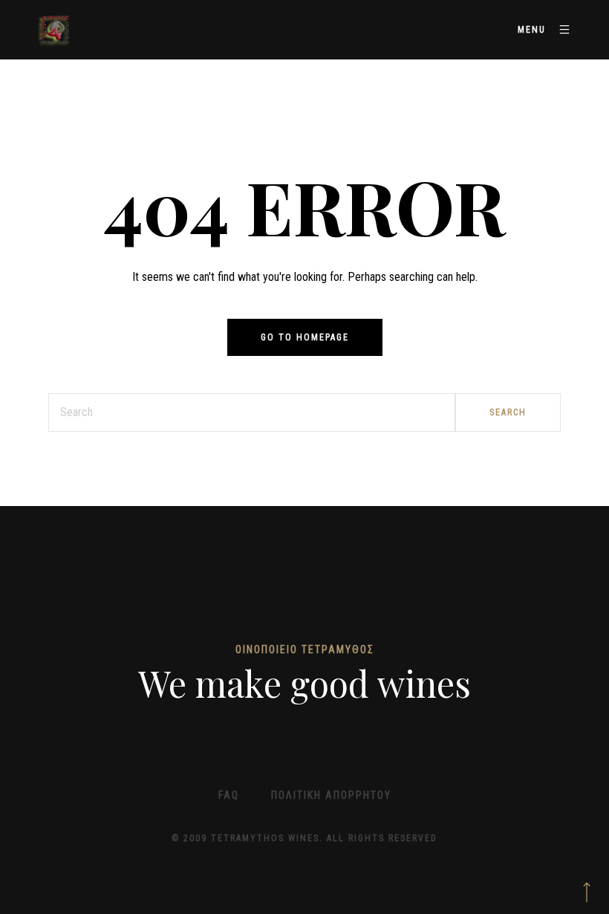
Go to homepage (305, 337)
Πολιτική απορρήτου (331, 795)
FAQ (228, 795)
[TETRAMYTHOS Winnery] (55, 30)
